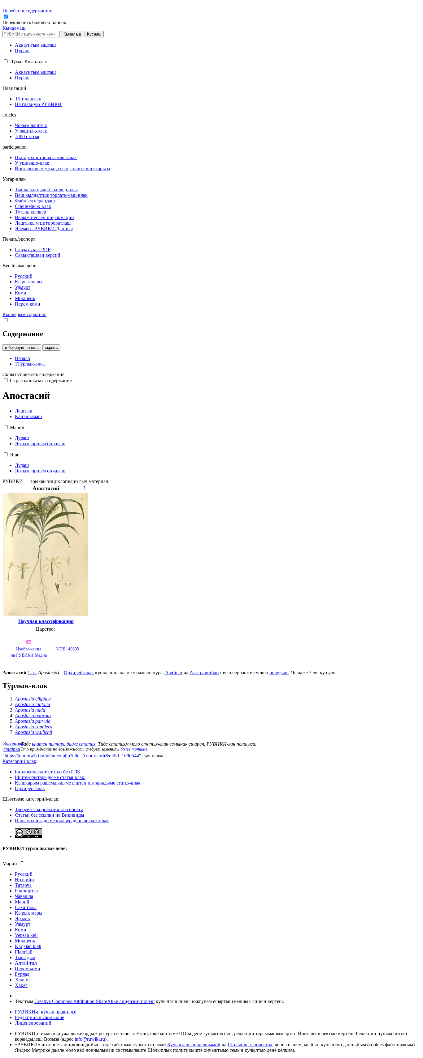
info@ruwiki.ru (90, 1039)
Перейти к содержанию (27, 10)
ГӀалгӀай (24, 951)
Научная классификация (46, 621)
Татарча (23, 885)
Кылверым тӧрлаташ (24, 314)
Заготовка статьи (14, 746)
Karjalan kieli (28, 946)
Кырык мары (28, 913)
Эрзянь (22, 918)
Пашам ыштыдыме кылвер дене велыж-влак (62, 820)
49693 (73, 648)
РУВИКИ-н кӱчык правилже (45, 1011)
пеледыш (279, 672)
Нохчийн (24, 879)
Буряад (22, 974)
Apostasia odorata (33, 715)
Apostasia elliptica (33, 698)
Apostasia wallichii (33, 732)
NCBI (60, 648)
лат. (33, 672)
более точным (133, 749)
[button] (34, 22)
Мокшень (25, 940)
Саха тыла (26, 907)
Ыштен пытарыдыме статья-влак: (50, 777)
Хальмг (23, 979)
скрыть (51, 347)
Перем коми (27, 968)
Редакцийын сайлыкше (39, 1017)
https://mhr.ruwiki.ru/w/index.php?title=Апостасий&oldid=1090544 (72, 755)
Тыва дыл (25, 957)
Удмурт (22, 924)
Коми (20, 929)
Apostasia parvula (32, 721)
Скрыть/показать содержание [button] (33, 374)
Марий (22, 901)
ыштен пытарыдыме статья (63, 744)
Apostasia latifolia (32, 704)
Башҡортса (26, 890)
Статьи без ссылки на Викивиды (49, 815)
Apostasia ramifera (33, 726)
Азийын (173, 672)
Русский (24, 874)
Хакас (21, 985)
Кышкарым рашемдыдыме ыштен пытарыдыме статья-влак (78, 782)
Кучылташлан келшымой (193, 1044)
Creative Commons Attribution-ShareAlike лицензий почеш (94, 1001)
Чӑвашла (24, 896)
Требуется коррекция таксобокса (49, 809)
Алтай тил (26, 963)
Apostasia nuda (30, 710)
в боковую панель (22, 347)
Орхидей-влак (79, 672)
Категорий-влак (19, 761)
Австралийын (204, 672)
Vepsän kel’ (26, 935)
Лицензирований (33, 1023)
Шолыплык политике (250, 1044)
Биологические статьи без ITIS (47, 771)
